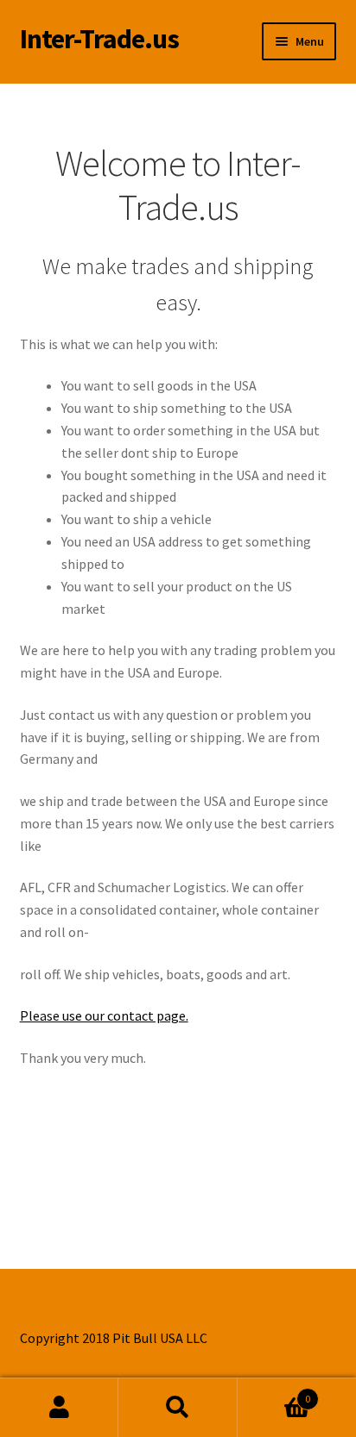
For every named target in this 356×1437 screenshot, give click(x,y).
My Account (59, 1407)
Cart (274, 1392)
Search (177, 1407)
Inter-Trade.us (99, 39)
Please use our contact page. (104, 1015)
